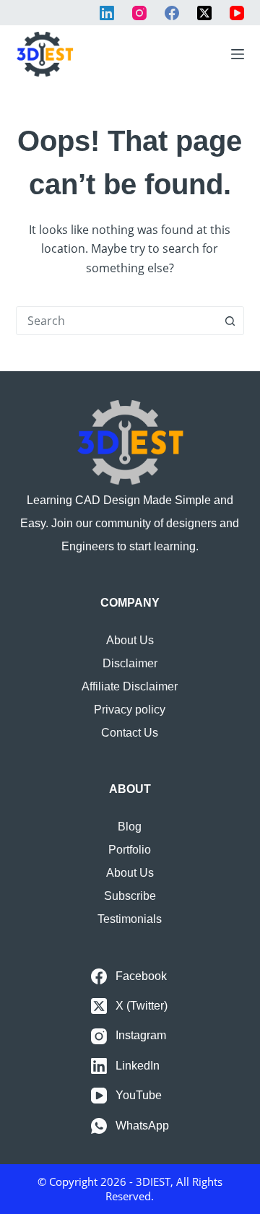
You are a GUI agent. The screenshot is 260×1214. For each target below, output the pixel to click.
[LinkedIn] (107, 13)
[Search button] (229, 320)
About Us (130, 640)
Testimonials (130, 919)
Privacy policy (129, 709)
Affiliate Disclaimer (130, 686)
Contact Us (129, 733)
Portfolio (129, 850)
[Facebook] (172, 13)
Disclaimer (130, 663)
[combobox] (117, 320)
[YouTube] (237, 13)
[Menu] (237, 54)
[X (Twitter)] (204, 13)
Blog (130, 826)
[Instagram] (139, 13)
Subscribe (130, 896)
